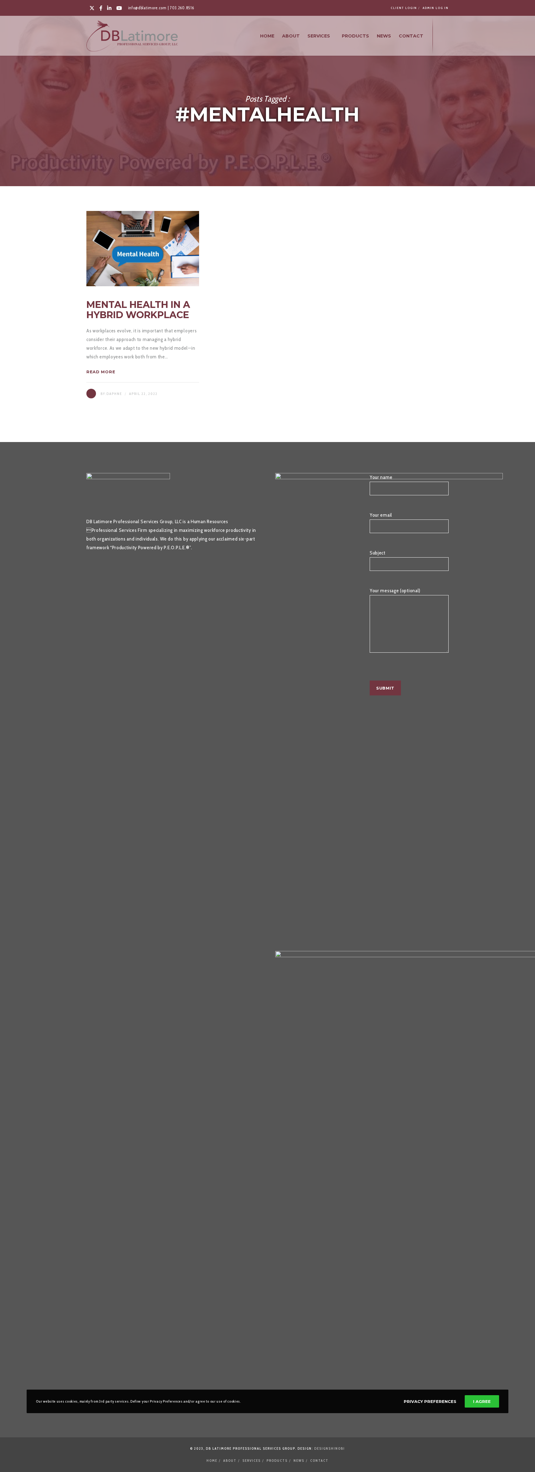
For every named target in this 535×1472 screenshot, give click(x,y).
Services (251, 1460)
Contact (319, 1460)
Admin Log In (436, 8)
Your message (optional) (395, 591)
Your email (381, 515)
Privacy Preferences (430, 1401)
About (230, 1460)
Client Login (404, 8)
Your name (381, 477)
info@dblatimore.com (147, 7)
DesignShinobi (329, 1448)
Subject (377, 553)
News (299, 1460)
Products (277, 1460)
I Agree (482, 1401)
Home (212, 1460)
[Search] (443, 36)
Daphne (114, 394)
